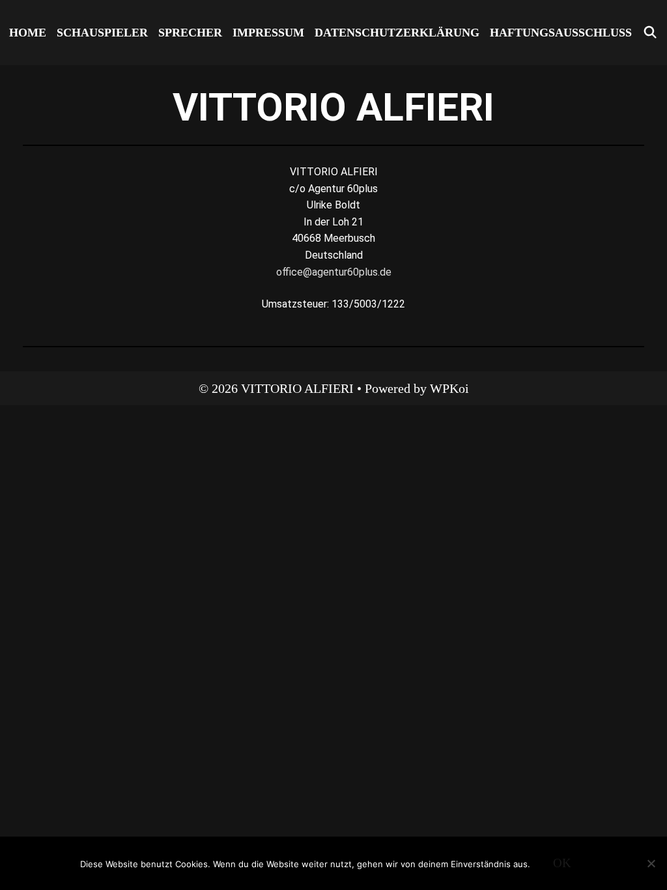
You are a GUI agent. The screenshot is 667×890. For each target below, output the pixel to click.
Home (27, 32)
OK (562, 863)
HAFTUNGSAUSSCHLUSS (561, 32)
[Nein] (650, 863)
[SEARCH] (649, 32)
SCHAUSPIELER (102, 32)
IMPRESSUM (268, 32)
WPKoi (449, 388)
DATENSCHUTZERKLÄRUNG (397, 32)
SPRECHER (190, 32)
